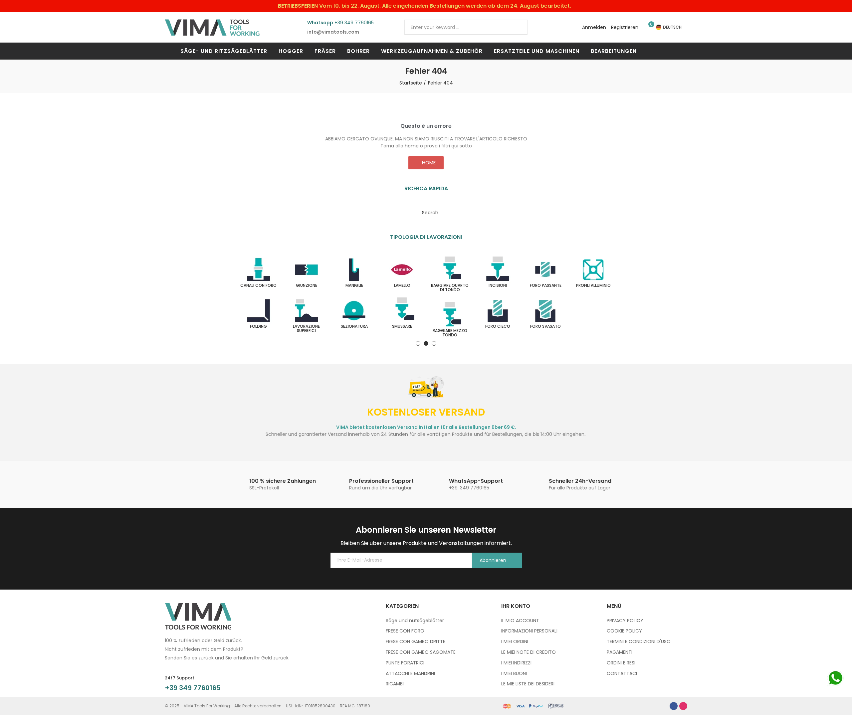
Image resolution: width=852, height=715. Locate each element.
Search (517, 27)
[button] (426, 162)
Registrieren (624, 27)
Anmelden (594, 27)
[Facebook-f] (674, 706)
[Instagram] (683, 706)
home (412, 145)
